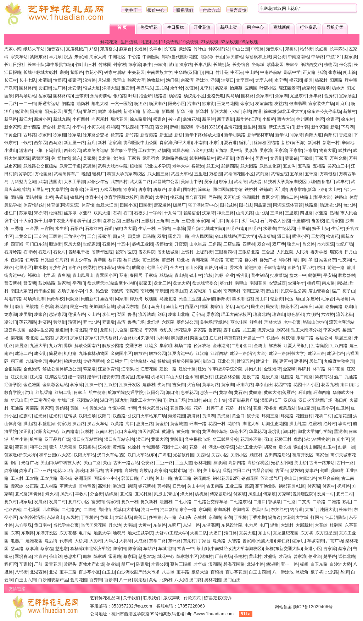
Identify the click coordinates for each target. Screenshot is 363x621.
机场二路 (182, 345)
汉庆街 (290, 400)
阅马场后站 (25, 95)
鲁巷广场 (136, 322)
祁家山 (34, 275)
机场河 (157, 376)
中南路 (257, 48)
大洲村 (287, 525)
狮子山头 (320, 228)
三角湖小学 (74, 236)
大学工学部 (74, 181)
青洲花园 (199, 259)
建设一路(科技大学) (287, 353)
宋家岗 (202, 220)
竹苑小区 (93, 72)
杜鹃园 (336, 525)
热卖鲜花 (148, 27)
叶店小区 (268, 88)
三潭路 (276, 212)
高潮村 (104, 486)
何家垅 (63, 423)
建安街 (40, 353)
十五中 (123, 244)
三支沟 (40, 236)
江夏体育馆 (108, 369)
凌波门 (10, 322)
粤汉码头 (144, 88)
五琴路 (296, 173)
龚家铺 (10, 470)
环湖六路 (244, 384)
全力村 (176, 267)
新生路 (249, 127)
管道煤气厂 (271, 478)
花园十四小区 (306, 384)
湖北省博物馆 (317, 439)
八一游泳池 (283, 572)
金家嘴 (289, 369)
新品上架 (228, 27)
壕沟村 (344, 423)
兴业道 (174, 119)
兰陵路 (46, 337)
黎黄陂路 (179, 337)
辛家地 (348, 142)
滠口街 (283, 236)
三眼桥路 (130, 220)
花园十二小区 (174, 447)
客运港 (197, 166)
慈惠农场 (146, 556)
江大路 (36, 376)
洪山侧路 (312, 447)
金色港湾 (31, 369)
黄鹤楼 (61, 408)
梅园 (204, 306)
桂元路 (96, 470)
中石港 (236, 72)
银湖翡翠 (297, 103)
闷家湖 (121, 298)
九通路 (351, 376)
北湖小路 (255, 564)
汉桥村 (87, 431)
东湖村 (189, 540)
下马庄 (146, 127)
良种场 (162, 337)
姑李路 (311, 470)
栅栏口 (10, 212)
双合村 (263, 244)
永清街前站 (100, 95)
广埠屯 (164, 454)
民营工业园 (189, 298)
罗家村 (91, 337)
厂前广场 (334, 540)
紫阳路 (76, 72)
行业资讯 (308, 27)
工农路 (32, 478)
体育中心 (244, 158)
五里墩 (200, 173)
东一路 (170, 517)
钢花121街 (63, 470)
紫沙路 (185, 48)
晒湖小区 (300, 236)
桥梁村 (89, 267)
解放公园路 (112, 345)
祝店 (68, 56)
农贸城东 (197, 290)
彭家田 (145, 283)
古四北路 (307, 478)
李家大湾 (331, 330)
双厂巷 (278, 244)
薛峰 (174, 127)
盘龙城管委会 (205, 283)
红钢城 (70, 415)
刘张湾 (147, 337)
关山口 (290, 478)
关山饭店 (211, 470)
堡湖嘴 (272, 564)
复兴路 (126, 493)
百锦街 (217, 572)
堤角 (274, 525)
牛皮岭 (214, 290)
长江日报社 (15, 64)
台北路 (349, 205)
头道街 (61, 197)
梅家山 (217, 306)
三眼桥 (147, 220)
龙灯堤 (153, 322)
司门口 (217, 220)
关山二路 (92, 462)
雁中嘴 (351, 80)
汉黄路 (117, 423)
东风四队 (260, 509)
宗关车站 (19, 56)
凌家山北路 (178, 314)
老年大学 (180, 166)
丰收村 (81, 493)
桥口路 (114, 259)
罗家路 (200, 330)
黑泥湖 (340, 431)
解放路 (140, 353)
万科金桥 (338, 158)
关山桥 (300, 462)
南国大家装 (21, 290)
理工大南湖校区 (236, 314)
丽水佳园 (238, 322)
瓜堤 (226, 470)
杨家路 (175, 95)
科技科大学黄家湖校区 (285, 181)
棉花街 (61, 306)
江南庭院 (319, 345)
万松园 (215, 173)
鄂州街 (105, 509)
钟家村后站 (114, 72)
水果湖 (269, 228)
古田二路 (241, 470)
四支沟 (119, 236)
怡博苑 (59, 80)
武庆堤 (255, 181)
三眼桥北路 (248, 251)
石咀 (108, 228)
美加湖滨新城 (102, 306)
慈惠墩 (61, 548)
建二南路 (304, 376)
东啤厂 (174, 525)
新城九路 (61, 119)
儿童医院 (51, 509)
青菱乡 (210, 267)
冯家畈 (25, 501)
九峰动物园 (36, 361)
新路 (262, 127)
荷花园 (21, 447)
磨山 (19, 306)
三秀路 (17, 228)
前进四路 (253, 267)
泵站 (153, 579)
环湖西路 (321, 392)
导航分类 (335, 27)
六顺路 (312, 314)
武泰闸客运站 (95, 150)
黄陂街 (176, 439)
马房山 (157, 306)
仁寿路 (32, 259)
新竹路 (131, 134)
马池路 (242, 306)
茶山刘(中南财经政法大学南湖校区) (229, 548)
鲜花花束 (108, 41)
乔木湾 (236, 267)
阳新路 (336, 80)
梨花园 (17, 337)
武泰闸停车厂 (66, 173)
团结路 (17, 197)
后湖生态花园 (274, 423)
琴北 (312, 259)
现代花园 (119, 119)
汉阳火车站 (84, 454)
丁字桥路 (89, 517)
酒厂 (338, 376)
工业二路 (233, 486)
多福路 (155, 517)
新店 (91, 142)
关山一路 (163, 478)
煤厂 (336, 290)
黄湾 (195, 431)
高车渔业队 (266, 486)
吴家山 (210, 181)
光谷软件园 (183, 454)
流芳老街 (344, 314)
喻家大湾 (136, 80)
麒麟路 (138, 267)
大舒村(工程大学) (171, 533)
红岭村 (329, 423)
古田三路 (182, 478)
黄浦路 (223, 415)
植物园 (330, 64)
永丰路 (315, 95)
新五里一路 (74, 142)
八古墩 (168, 572)
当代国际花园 (93, 525)
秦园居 (136, 275)
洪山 (29, 392)
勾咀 (324, 470)
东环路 (174, 540)
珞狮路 (74, 322)
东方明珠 (23, 525)
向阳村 (330, 134)
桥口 (321, 267)
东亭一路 (187, 509)
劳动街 (59, 322)
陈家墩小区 (187, 556)
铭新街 (276, 298)
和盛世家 (46, 423)
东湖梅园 (241, 509)
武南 (42, 181)
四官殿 (17, 244)
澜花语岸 (182, 330)
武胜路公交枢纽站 (40, 166)
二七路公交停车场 (211, 501)
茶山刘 (55, 556)
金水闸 (191, 376)
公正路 (32, 486)
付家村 (328, 486)
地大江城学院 (140, 533)
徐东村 (347, 119)
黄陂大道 (97, 408)
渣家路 (185, 64)
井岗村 (55, 361)
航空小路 (19, 439)
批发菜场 (278, 275)
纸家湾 (134, 64)
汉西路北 (121, 415)
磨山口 (261, 298)
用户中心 (255, 27)
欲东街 (208, 103)
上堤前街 (204, 251)
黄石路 (240, 392)
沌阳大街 (328, 509)
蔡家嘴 (46, 548)
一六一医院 (121, 103)
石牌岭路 (12, 251)
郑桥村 (291, 48)
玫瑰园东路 (127, 306)
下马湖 (347, 127)
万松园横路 (110, 189)
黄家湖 (227, 384)
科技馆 (287, 337)
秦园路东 (327, 259)
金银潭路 (12, 369)
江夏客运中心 (181, 353)
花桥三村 (282, 439)
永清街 (44, 80)
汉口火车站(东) (142, 454)
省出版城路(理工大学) (235, 236)
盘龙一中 (297, 275)
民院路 (72, 298)
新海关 (63, 127)
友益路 (280, 103)
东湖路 (214, 517)
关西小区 (219, 454)
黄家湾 (46, 408)
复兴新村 (148, 501)
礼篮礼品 (149, 41)
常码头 (70, 564)
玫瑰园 (151, 298)
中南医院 (151, 56)
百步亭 (110, 579)
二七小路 (182, 501)
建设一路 (168, 369)
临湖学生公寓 (40, 330)
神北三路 (225, 212)
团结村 (189, 189)
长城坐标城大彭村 (40, 72)
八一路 (125, 579)
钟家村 (119, 64)
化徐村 (134, 447)
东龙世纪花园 (285, 533)
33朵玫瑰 (229, 41)
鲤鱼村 (256, 322)
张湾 (322, 72)
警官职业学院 (123, 150)
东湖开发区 (46, 533)
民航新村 (89, 298)
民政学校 (55, 298)
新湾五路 (131, 111)
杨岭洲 (338, 88)
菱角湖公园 (187, 322)
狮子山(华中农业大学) (54, 220)
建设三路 (316, 353)
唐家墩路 (162, 205)
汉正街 (25, 431)
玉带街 (81, 95)
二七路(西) (72, 509)
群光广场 (268, 259)
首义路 (308, 244)
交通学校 (134, 345)
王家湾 (280, 150)
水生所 (61, 228)
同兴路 (214, 197)
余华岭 (176, 88)
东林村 (200, 517)
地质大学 (102, 533)
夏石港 (230, 142)
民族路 (32, 306)
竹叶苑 (222, 72)
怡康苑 (236, 88)
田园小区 (128, 205)
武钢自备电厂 (321, 181)
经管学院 (12, 384)
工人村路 (48, 486)
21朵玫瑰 (209, 41)
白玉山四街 (259, 572)
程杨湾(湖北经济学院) (90, 548)
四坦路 (306, 212)
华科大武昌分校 (153, 408)
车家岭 (25, 564)
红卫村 (329, 447)
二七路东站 (240, 501)
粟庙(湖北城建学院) (205, 228)
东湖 (227, 517)
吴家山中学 (191, 181)
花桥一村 (197, 447)
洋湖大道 (110, 88)
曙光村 (293, 244)
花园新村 (304, 415)
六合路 (121, 330)
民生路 (257, 306)
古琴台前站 (328, 478)
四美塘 (134, 236)
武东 (76, 158)
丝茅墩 (70, 212)
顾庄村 (256, 454)
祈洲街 (242, 275)
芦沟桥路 (108, 337)
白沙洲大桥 (340, 564)
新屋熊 (208, 119)
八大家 (180, 579)
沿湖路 (193, 103)
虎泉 (298, 439)
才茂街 (285, 556)
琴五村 (308, 267)
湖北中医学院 (221, 447)
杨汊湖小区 (194, 95)
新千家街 (225, 119)
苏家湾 (104, 236)
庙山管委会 (319, 290)
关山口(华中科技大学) (61, 462)
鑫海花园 (232, 127)
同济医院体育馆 (288, 205)
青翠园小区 (106, 275)
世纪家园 (91, 244)
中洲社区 (116, 56)
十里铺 (303, 228)
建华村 (93, 376)
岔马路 (17, 548)
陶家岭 (146, 197)
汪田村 (91, 189)
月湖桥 (104, 80)
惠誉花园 (189, 392)
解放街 (163, 361)
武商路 (262, 173)
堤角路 (219, 540)
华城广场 (65, 400)
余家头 (246, 103)
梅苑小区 (289, 306)
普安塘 (29, 283)
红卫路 (342, 408)
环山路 (304, 392)
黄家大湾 (159, 439)
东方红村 (279, 509)
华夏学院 (116, 408)
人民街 (302, 251)
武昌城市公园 (166, 181)
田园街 (145, 205)
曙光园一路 (178, 236)
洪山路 (29, 423)
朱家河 (80, 56)
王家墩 (295, 150)
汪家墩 (310, 150)
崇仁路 (283, 540)
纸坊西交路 (311, 64)
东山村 (264, 533)
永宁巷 (280, 80)
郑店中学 (292, 72)
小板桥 (268, 119)
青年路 (74, 267)
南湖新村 (231, 290)
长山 (220, 56)
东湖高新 (210, 525)
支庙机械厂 (76, 48)
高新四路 (236, 462)
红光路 (40, 415)
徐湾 (319, 119)
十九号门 (172, 212)
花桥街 (234, 423)
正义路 (309, 72)
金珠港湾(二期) (227, 345)
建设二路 (250, 376)
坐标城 (258, 64)
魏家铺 (291, 158)
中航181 (334, 56)
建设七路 (335, 353)
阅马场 (232, 95)
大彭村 (95, 540)
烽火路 (186, 493)
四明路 (254, 228)
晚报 (86, 173)
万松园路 (43, 173)
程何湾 (10, 564)
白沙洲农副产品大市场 (138, 572)
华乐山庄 (19, 400)
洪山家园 (306, 408)
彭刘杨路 (46, 283)
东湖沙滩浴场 (32, 517)
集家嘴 (142, 376)
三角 (175, 220)
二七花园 (31, 509)
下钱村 (25, 142)
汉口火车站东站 (119, 439)
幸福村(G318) (209, 127)
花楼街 (270, 408)
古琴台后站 (262, 470)
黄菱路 (32, 408)
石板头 (140, 212)
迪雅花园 (34, 540)
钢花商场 (202, 478)
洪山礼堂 (297, 423)
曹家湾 (329, 548)
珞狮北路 (261, 314)
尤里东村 (298, 95)
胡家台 (270, 447)
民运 (289, 298)
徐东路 (117, 134)
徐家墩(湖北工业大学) (284, 111)
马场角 (342, 298)
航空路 (36, 439)
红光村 (55, 415)
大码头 (110, 540)
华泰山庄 (263, 384)
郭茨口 (82, 470)
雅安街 (127, 88)
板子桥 (317, 572)
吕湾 (121, 322)
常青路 (40, 556)
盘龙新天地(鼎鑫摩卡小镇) (112, 283)
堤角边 (274, 517)
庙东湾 (46, 306)
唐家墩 (144, 189)
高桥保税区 (258, 462)
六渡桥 (327, 314)
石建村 (44, 251)
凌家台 (40, 314)
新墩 (334, 127)
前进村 (168, 259)
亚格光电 (215, 95)
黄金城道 (178, 423)
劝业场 (183, 259)
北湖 (53, 572)
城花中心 (165, 556)
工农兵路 (48, 478)
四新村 (248, 244)
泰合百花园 (195, 197)
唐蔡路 (159, 189)
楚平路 (329, 556)
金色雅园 (31, 384)
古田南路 (214, 486)
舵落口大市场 (126, 509)
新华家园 (319, 127)
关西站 (202, 454)
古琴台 (281, 470)
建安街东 (110, 376)
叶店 (132, 95)
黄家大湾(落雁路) (280, 392)
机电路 (70, 353)
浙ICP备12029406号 (313, 606)
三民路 (55, 236)
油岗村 (83, 103)
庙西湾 (106, 298)
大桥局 (80, 540)
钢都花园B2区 (226, 478)
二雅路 (334, 501)
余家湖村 (264, 95)
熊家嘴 (187, 127)
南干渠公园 (44, 290)
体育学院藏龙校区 (121, 197)
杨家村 (321, 80)
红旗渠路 (43, 392)
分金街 (96, 493)
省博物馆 (163, 244)
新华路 (302, 127)
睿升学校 (319, 251)
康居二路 (304, 337)
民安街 (272, 306)
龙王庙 (248, 330)
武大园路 (248, 166)
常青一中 (185, 548)
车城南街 (315, 540)
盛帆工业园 (142, 244)
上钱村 (187, 251)
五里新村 (40, 189)
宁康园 (161, 290)
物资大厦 (327, 150)
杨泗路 (140, 103)
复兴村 (10, 501)
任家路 (17, 259)
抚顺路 (343, 486)
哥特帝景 (87, 486)
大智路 (234, 540)
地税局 (119, 533)
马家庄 (306, 306)
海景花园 (176, 415)
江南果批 (129, 369)
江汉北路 (19, 376)
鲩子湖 (253, 415)
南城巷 (146, 290)
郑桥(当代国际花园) (180, 56)
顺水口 (232, 220)
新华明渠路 (234, 134)
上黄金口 (23, 236)
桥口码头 (106, 267)
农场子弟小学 (70, 290)
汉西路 (78, 423)
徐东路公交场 (95, 134)
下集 (38, 150)
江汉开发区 (129, 384)
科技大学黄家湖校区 (126, 173)
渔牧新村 (155, 80)
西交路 (161, 127)
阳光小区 (176, 103)
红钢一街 (346, 447)
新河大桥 (219, 111)
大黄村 (144, 525)
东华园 (205, 509)
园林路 (247, 95)
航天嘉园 (68, 447)
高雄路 (130, 470)
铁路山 (341, 197)
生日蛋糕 (175, 27)
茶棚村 (240, 556)
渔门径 (172, 80)
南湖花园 (258, 283)
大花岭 (321, 525)
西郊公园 (72, 150)
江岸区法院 (55, 376)
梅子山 (348, 290)
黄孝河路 (210, 384)
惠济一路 (208, 392)
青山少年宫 (80, 259)
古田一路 (345, 462)
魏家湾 (76, 189)
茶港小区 (312, 548)
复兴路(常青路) (29, 493)
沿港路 (89, 80)
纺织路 (111, 493)
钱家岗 (123, 267)
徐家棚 (59, 134)
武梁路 (89, 166)
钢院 (132, 486)
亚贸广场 (72, 111)
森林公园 (111, 220)
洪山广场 (177, 400)
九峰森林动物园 (93, 353)
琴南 (123, 275)
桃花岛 (176, 197)
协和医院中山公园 (140, 142)
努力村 (226, 283)
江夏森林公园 (227, 376)
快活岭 (273, 337)
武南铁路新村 (202, 158)
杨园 (308, 80)
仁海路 (61, 259)
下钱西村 (129, 127)
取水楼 (40, 267)
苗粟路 (191, 306)
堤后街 (51, 540)
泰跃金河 (270, 197)
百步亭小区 (89, 572)
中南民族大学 (159, 72)
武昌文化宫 (270, 166)
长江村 (10, 80)
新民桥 (168, 111)
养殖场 (323, 88)
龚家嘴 (337, 470)
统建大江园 (107, 205)
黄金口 (238, 415)
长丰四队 (338, 48)
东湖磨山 (55, 517)
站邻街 (306, 48)
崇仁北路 (346, 556)
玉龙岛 (161, 88)
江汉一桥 (93, 384)
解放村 (206, 376)
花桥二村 (323, 415)
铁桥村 (251, 189)
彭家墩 (63, 283)
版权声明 (171, 597)
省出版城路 (168, 251)
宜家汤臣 (347, 95)
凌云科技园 (15, 330)
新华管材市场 (260, 134)
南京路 (328, 283)
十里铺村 (300, 220)
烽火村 (51, 493)
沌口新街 (168, 509)
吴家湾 (265, 150)
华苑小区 (238, 431)
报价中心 (155, 10)
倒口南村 (42, 525)
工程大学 (146, 150)
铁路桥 (311, 205)
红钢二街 (63, 392)
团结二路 (289, 197)
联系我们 (184, 10)
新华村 (202, 111)
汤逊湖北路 (330, 205)
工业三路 (42, 470)
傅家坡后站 (220, 493)
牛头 (89, 290)
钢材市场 (177, 470)
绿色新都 (295, 314)
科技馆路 (232, 337)
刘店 (161, 314)
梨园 (121, 314)
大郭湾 (125, 540)
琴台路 (217, 259)
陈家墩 (142, 564)
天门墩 (280, 189)
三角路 (214, 244)
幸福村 (114, 111)
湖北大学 (250, 423)
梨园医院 (198, 337)
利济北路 (78, 330)
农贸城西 (277, 283)
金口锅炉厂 (117, 361)
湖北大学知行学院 (315, 431)
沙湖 (96, 220)
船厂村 (127, 564)
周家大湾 (97, 56)
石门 (127, 212)
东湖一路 (191, 525)
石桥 (117, 212)
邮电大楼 (99, 103)
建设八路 (270, 376)
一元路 (10, 103)
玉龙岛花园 (227, 103)
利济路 (44, 322)
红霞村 (314, 423)
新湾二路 (151, 111)
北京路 (331, 572)
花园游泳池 (87, 400)
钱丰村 (195, 275)
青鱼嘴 (63, 275)
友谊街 (44, 88)
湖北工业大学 (249, 447)
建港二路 (23, 353)
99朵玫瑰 (249, 41)
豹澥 (344, 572)
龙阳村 (106, 330)
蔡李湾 (32, 548)
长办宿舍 (241, 64)
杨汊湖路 (157, 103)
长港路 (140, 48)
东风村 (72, 517)
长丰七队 (27, 80)
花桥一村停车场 (208, 408)
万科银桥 (328, 173)
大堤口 (215, 533)
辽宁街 (197, 314)
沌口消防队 (336, 517)
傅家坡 (269, 493)
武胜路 (344, 150)
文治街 (119, 158)
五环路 (311, 173)
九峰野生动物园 (339, 361)
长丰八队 (202, 64)
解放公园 (157, 353)
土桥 (49, 197)
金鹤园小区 (121, 353)
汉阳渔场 (87, 415)
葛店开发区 (302, 454)
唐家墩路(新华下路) (307, 189)
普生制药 (259, 275)
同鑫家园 (262, 205)
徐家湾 (332, 119)
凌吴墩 (25, 314)
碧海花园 (78, 579)
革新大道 (68, 486)
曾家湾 (300, 556)
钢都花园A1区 (292, 486)
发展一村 (325, 493)
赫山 (207, 400)
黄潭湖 (208, 415)
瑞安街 (336, 251)
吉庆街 (178, 384)
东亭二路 (157, 540)
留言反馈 (237, 10)
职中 (147, 64)
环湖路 (287, 415)
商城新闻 (281, 27)
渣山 (173, 64)
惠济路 (193, 415)
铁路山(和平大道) (316, 197)
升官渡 (180, 244)
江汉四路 (338, 345)
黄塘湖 (225, 392)
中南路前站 (270, 72)
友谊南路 (263, 103)
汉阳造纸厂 (270, 400)
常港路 (114, 556)
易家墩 (221, 88)
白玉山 (108, 572)
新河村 (314, 142)
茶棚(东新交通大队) (283, 548)
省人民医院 (202, 236)
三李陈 (178, 228)
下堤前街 (53, 150)
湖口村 (289, 431)
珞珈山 (351, 306)
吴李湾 (251, 150)
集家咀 (166, 345)
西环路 (29, 134)
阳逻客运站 (49, 103)
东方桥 (307, 533)
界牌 (68, 345)
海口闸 (341, 400)
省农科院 (146, 251)
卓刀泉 (55, 56)
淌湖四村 (250, 197)
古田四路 (113, 470)
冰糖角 (302, 572)
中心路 (134, 56)
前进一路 (336, 267)
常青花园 (53, 564)
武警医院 (40, 158)
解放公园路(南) (186, 361)
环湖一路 (197, 423)
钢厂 (15, 462)
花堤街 (274, 431)
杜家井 (345, 509)
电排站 (85, 533)
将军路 (319, 369)
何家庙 (80, 392)
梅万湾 (136, 298)
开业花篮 (202, 27)
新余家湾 (12, 127)
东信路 (159, 525)
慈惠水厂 (72, 556)
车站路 (149, 548)
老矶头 (166, 330)
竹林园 (105, 64)
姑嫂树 (296, 470)
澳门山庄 (231, 579)
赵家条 (350, 56)
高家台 (321, 454)
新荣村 (349, 111)
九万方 (55, 345)
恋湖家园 (57, 314)
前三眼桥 (151, 259)
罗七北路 (91, 322)
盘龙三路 (162, 283)
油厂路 (59, 88)
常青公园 (159, 564)
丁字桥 (240, 517)
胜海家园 (334, 220)
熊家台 (159, 119)
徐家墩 (74, 134)
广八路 (146, 478)
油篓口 (227, 80)
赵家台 (125, 48)
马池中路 (12, 298)
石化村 (59, 251)
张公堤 (345, 64)
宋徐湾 (40, 212)
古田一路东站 (322, 462)
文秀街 (276, 158)
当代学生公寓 (66, 525)
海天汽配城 (149, 431)
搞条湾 (219, 462)
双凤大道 (102, 212)
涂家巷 (204, 189)
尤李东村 (263, 80)
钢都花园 (249, 478)
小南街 (200, 142)
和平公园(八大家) (55, 454)
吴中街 (236, 150)
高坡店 (145, 470)
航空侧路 (97, 392)
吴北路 (104, 158)
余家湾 (187, 80)
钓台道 (296, 509)
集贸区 (127, 376)
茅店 (229, 306)
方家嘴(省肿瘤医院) (296, 493)
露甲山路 (231, 330)
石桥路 (108, 244)
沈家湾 (208, 212)
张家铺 (334, 72)
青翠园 (100, 259)
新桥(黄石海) (293, 142)
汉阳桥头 (87, 447)
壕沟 (53, 447)
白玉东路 (319, 564)
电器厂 (17, 540)
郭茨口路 (129, 478)
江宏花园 (148, 369)
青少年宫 (57, 267)
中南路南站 (298, 56)
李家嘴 (151, 330)
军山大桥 (174, 376)
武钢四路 (229, 166)
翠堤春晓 (23, 556)
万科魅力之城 (23, 181)
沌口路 (230, 533)
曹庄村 (255, 556)
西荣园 (40, 142)
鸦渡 (102, 111)
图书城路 (228, 205)
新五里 (166, 134)
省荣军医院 (125, 251)
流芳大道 (265, 330)
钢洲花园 (82, 478)
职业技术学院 (157, 166)
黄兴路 (183, 431)
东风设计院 (231, 525)
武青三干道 (70, 166)
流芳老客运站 (341, 322)
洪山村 (194, 400)
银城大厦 (91, 88)
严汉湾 (10, 88)
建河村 (285, 361)
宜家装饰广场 (321, 103)
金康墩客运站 (55, 384)
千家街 (151, 275)
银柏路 (119, 95)
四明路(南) (236, 228)
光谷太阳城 (281, 462)
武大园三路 (158, 173)
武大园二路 (140, 181)
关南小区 (238, 454)
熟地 (334, 212)
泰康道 (174, 189)
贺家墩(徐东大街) (20, 454)
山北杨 (261, 212)
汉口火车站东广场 (149, 415)
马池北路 (168, 298)
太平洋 (161, 197)
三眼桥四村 (225, 251)
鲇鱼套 (102, 290)
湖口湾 (106, 400)
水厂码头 (249, 220)
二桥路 (319, 501)
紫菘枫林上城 (258, 56)
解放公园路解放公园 (62, 369)
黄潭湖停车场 (215, 431)
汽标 (219, 275)
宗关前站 (234, 56)
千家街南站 (274, 267)
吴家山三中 (338, 166)
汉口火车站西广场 (315, 400)
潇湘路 (25, 150)
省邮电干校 (78, 251)
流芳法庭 (146, 314)
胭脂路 (68, 103)
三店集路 (231, 244)
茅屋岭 (312, 298)
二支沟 (304, 501)
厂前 (38, 564)
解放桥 (275, 345)
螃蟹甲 (314, 275)
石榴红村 (93, 228)
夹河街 (163, 384)
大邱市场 (123, 517)
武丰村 (342, 181)
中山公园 (240, 48)
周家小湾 (12, 48)
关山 (107, 462)
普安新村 (12, 283)
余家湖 (281, 95)
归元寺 (178, 486)
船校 (87, 556)
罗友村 (61, 337)
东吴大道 (247, 533)
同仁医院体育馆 (227, 189)
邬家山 (225, 181)
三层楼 (188, 220)
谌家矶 (298, 540)
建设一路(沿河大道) (248, 353)
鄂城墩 (274, 501)
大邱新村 (304, 525)
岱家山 (106, 517)
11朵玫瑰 (170, 41)
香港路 (345, 134)
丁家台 (204, 540)
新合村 (49, 127)
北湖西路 (38, 572)
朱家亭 (292, 64)
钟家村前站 (219, 48)
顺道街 (55, 244)
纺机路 (201, 493)
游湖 (215, 80)
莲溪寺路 (76, 314)
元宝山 (119, 80)
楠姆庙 (313, 283)
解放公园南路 (87, 345)
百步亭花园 (236, 572)
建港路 (300, 361)
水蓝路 (321, 212)
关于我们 (131, 597)
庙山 (300, 298)
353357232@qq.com (131, 606)
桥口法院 (131, 259)
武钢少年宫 (97, 181)
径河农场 (202, 345)
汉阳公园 (155, 392)
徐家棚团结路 (266, 142)
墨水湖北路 (242, 298)
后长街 (285, 447)
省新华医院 (102, 251)
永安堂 (74, 88)
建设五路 (245, 361)
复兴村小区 (78, 501)
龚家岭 (17, 486)
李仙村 (108, 314)
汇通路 (17, 408)
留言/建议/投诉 (217, 597)
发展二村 (57, 501)
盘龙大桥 (181, 283)
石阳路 (76, 228)
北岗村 (166, 579)
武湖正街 (225, 158)
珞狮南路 (333, 306)
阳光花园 (53, 111)
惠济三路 (144, 423)
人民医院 (285, 251)
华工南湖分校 (42, 400)
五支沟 (289, 166)
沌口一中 (149, 509)
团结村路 (34, 197)
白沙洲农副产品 (53, 579)
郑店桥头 (108, 48)
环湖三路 (270, 415)
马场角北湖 (34, 298)
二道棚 (90, 509)
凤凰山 (254, 493)
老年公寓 (292, 322)
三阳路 (163, 228)
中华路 (317, 56)
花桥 (257, 408)
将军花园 (336, 369)
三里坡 (291, 212)
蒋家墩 (89, 369)
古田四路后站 (277, 454)
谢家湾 (114, 142)
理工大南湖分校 (306, 330)
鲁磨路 (214, 330)
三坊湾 (317, 236)
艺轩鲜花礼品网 (105, 597)
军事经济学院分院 (225, 369)
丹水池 (114, 525)
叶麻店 (342, 103)
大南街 (129, 525)
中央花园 (136, 72)
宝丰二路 (68, 572)
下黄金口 (12, 134)
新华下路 (185, 111)
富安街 (97, 501)
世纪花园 (286, 228)
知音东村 (274, 48)
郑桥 (93, 48)
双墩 (161, 236)
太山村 (334, 189)
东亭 (15, 533)
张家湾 (160, 64)
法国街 (55, 181)
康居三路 (343, 337)
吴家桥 (89, 158)
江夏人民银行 (296, 345)
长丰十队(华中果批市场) (50, 64)
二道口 (259, 501)
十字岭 (155, 212)
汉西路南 (70, 431)
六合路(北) (129, 337)
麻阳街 (223, 298)
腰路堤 (160, 95)
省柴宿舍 (191, 212)
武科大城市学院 (113, 166)
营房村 (330, 95)
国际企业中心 (106, 478)
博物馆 (63, 158)
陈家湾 (134, 548)
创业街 (112, 564)
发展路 (40, 501)
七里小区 (23, 267)
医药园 (251, 88)
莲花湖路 (27, 322)
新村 (102, 142)
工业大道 (183, 462)
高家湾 (160, 470)
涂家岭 (129, 189)
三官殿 (46, 228)
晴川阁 (300, 259)
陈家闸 (119, 548)
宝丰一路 (289, 564)
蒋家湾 (76, 384)
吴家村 (261, 158)
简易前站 (323, 376)
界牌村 (304, 369)
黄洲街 (168, 431)
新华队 (281, 134)
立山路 (93, 314)
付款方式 (211, 10)
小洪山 (10, 150)
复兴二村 (344, 493)
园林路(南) (63, 95)
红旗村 (25, 415)
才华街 (200, 564)
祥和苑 (112, 127)
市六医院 (325, 244)
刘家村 (283, 330)
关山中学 (195, 486)
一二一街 (27, 103)
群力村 (251, 259)
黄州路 (119, 447)
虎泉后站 (287, 408)
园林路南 (27, 88)
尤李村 (206, 88)
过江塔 (194, 470)
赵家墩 (207, 56)
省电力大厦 (125, 228)
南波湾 (117, 290)
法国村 (166, 501)
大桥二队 (198, 533)
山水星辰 (197, 244)
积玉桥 (17, 361)
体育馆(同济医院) (63, 205)
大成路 (140, 540)
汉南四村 (104, 431)
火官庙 (193, 384)
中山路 (251, 72)
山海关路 (244, 212)
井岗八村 (253, 369)
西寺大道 (285, 119)
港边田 (119, 486)
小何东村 (95, 127)
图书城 (245, 205)
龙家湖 (10, 314)
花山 (268, 439)
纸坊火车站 (34, 48)
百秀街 (95, 579)
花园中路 (282, 384)
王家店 (321, 158)
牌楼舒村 (346, 275)
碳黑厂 (179, 205)
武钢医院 (279, 173)
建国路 (287, 376)
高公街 (66, 478)
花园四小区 (180, 408)
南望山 (241, 283)
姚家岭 (308, 88)
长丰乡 (155, 48)
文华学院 (59, 189)
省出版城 (266, 236)
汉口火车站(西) (111, 454)
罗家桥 (76, 337)
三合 (91, 236)
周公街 (279, 56)
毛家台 (327, 298)
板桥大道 (199, 572)
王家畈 (306, 158)
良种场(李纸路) (214, 322)
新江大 (25, 119)
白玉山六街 (25, 579)
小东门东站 (240, 111)
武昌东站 (180, 150)
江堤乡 (151, 345)
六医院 (168, 322)
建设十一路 (266, 361)
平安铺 (329, 275)
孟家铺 (208, 298)
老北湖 (32, 337)
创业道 (314, 556)
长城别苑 (221, 64)
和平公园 (38, 447)
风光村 (66, 493)
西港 (257, 111)
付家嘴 (313, 486)
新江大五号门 (281, 127)
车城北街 (166, 548)
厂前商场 (223, 556)
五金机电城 (202, 150)
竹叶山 (200, 48)
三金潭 (32, 228)
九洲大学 (38, 345)
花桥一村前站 (238, 408)
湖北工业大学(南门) (148, 400)
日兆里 (46, 259)
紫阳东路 (38, 56)
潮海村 (206, 556)
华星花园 (257, 431)
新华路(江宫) (248, 119)
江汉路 (202, 353)
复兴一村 (129, 501)
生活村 (337, 228)
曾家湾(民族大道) (258, 540)
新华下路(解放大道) (203, 134)
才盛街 (270, 556)
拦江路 (215, 337)
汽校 (208, 275)
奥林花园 (212, 579)
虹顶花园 (342, 415)
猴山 (298, 447)
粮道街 (61, 330)
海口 (129, 423)
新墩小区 (42, 119)
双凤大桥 (72, 244)
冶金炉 (145, 95)
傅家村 (112, 501)
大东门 (311, 509)
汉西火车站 (97, 423)
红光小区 (340, 439)
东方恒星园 (326, 533)
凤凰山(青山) (166, 493)
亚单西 (89, 111)
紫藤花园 (275, 64)
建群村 (149, 384)
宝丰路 (183, 572)
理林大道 (272, 322)
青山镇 (180, 275)
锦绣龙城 (72, 361)
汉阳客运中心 (47, 431)
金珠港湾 (272, 369)
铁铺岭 (265, 189)
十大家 (25, 220)
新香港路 (148, 134)
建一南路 (76, 376)
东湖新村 (221, 509)
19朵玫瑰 (190, 41)
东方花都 (68, 533)
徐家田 (44, 134)
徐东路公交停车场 (324, 111)
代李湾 (66, 540)
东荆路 (27, 533)
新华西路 (31, 127)
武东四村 (119, 181)
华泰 (132, 408)
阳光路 (36, 111)
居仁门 (315, 361)
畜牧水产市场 (91, 564)
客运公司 (324, 337)
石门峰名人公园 (275, 220)
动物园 (163, 150)
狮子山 (83, 220)
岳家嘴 (44, 95)
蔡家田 (129, 556)
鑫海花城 (191, 119)
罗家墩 (108, 322)
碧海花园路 (234, 564)
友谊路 (191, 88)
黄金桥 (161, 423)
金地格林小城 (142, 361)
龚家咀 (25, 470)
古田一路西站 (126, 462)
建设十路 (187, 369)
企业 (229, 275)
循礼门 (245, 142)
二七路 (289, 501)
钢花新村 (146, 486)
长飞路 (170, 48)
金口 (247, 345)
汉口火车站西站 (87, 439)
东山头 (185, 517)
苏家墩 (25, 212)
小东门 (215, 142)
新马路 (10, 119)
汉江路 (142, 439)
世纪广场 (344, 244)
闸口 (209, 72)
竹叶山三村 (85, 64)
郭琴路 (163, 486)
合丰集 (219, 400)
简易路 (55, 353)
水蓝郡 (85, 212)
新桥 (178, 134)
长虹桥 (321, 48)
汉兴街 (104, 447)
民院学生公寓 (293, 290)
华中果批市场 (198, 439)
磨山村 (272, 290)
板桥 (304, 564)
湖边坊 (121, 400)
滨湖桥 (140, 579)
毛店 (144, 306)
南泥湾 (131, 290)
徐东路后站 (140, 119)
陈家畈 (100, 556)
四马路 (149, 236)
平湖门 (78, 283)
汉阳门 (104, 415)
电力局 (251, 525)
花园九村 (329, 384)
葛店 (249, 486)
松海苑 (55, 212)
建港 (202, 369)
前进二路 (233, 259)
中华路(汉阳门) (188, 72)
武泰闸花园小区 (239, 173)
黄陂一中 (78, 408)
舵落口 (140, 517)
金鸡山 (260, 345)
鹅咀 (346, 501)
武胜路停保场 (174, 158)
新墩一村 (331, 142)
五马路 (304, 166)
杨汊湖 (21, 111)
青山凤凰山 (83, 275)
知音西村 (55, 48)
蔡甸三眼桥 (180, 564)
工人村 (17, 478)
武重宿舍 (151, 158)
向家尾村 (99, 119)
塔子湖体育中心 (203, 205)
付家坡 (239, 493)
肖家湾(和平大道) (176, 142)
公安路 (147, 462)
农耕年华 (296, 283)
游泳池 (202, 80)
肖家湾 (296, 134)
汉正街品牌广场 (243, 400)
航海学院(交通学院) (126, 392)
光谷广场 (29, 462)
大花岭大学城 (295, 517)
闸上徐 (349, 72)
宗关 (64, 72)
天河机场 (231, 197)
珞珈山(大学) (315, 322)
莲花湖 (136, 330)
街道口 (209, 361)
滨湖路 (214, 564)
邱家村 (285, 259)
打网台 (317, 517)
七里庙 (49, 275)
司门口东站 (36, 244)
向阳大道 (313, 134)
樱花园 (295, 80)
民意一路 (78, 306)
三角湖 (162, 220)
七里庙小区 (157, 267)
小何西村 (80, 119)
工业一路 (164, 462)
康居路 (21, 345)
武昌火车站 (181, 173)
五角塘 (221, 150)
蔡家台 (344, 548)
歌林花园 (202, 462)
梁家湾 (212, 314)
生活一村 (146, 228)
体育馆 (88, 205)
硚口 (223, 267)
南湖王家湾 (253, 290)
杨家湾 (74, 80)
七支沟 (344, 259)
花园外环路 (251, 439)
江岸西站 (219, 353)
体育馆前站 (34, 205)
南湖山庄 (178, 290)
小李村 (78, 127)
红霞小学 (325, 408)
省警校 (317, 220)
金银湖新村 (93, 361)
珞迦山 (278, 314)
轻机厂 (98, 173)
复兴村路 (143, 493)
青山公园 (193, 267)
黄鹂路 (255, 392)
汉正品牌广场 (57, 439)
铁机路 (76, 197)
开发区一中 (253, 337)
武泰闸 (240, 181)
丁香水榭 (257, 517)
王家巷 (134, 158)
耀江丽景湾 (289, 88)
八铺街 (21, 572)
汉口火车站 (125, 431)
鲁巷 (132, 314)
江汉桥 (110, 384)
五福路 (319, 166)
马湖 (319, 306)
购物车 (131, 10)
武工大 (212, 166)
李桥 (93, 330)
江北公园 (226, 361)
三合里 (268, 251)
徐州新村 (304, 119)
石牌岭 (29, 251)
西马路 (55, 142)
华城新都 (151, 447)
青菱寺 (293, 267)
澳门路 (195, 579)
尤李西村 (244, 80)
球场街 (166, 275)
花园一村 (216, 423)
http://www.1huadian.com (209, 613)
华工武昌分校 (225, 439)
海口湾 (172, 392)
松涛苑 (332, 236)
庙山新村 (174, 306)
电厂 (263, 525)
